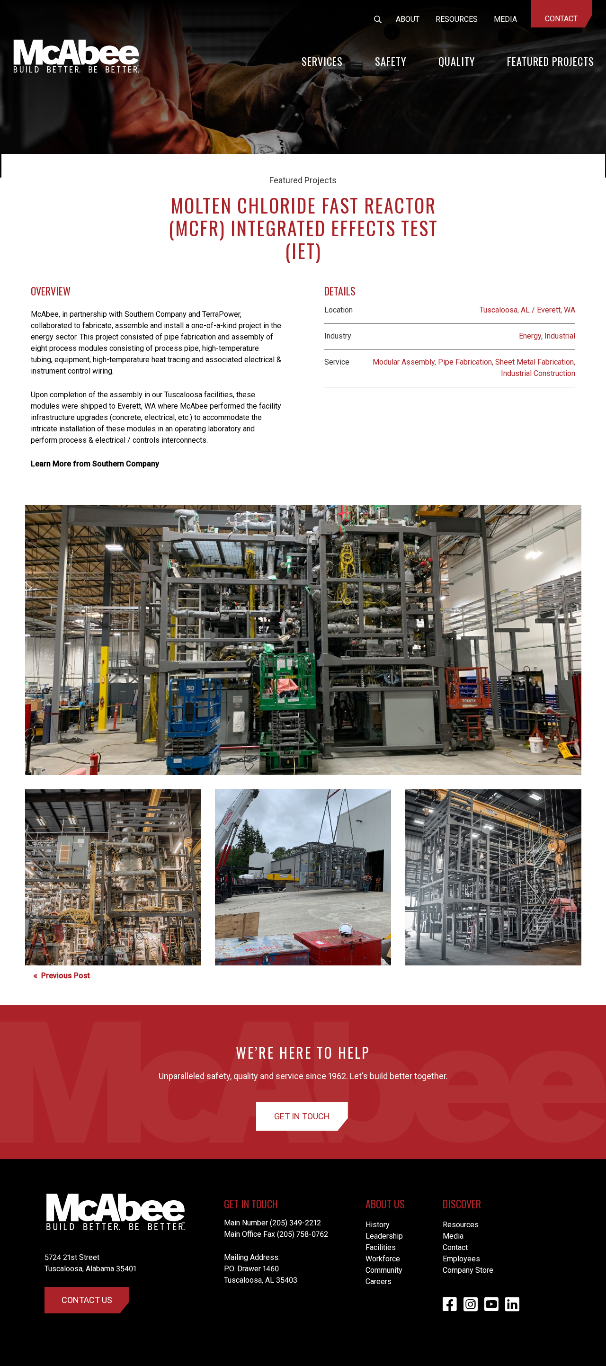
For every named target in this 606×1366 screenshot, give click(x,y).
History (377, 1224)
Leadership (384, 1236)
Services (322, 61)
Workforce (382, 1258)
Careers (378, 1281)
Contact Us (87, 1300)
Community (383, 1270)
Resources (457, 19)
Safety (390, 61)
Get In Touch (302, 1116)
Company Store (468, 1270)
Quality (456, 61)
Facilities (380, 1247)
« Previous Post (62, 975)
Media (505, 19)
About (407, 19)
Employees (461, 1258)
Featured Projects (550, 61)
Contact (561, 18)
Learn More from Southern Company (95, 463)
